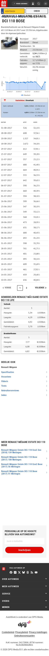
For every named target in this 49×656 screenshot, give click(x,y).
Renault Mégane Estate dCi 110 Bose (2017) (19, 458)
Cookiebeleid (8, 632)
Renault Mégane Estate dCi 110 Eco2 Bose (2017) (21, 465)
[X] (19, 572)
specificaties (7, 372)
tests (4, 386)
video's (4, 381)
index (4, 395)
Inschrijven (24, 550)
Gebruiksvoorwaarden (24, 636)
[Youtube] (36, 572)
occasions (6, 376)
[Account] (33, 4)
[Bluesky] (23, 572)
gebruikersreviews (10, 390)
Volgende (39, 287)
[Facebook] (11, 572)
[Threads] (27, 572)
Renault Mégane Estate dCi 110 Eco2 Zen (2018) (21, 451)
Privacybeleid (21, 632)
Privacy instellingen (38, 632)
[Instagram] (15, 572)
